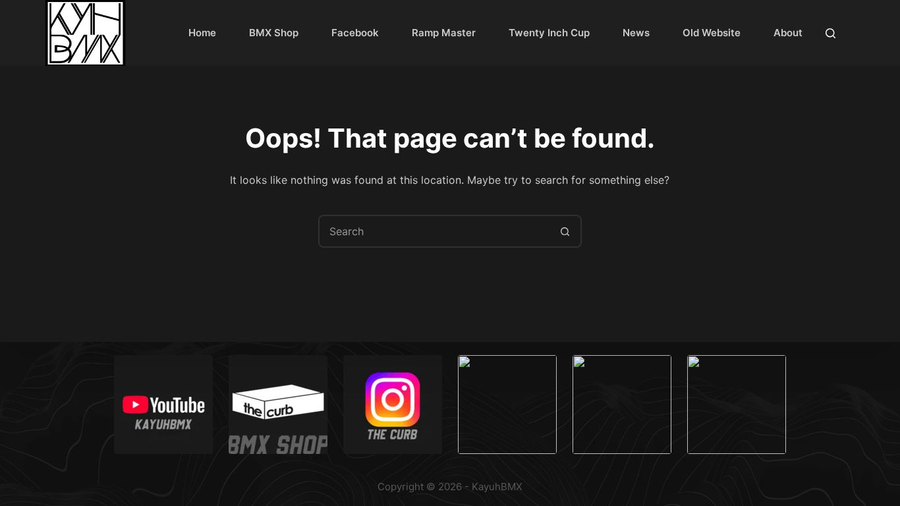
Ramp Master (444, 32)
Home (202, 32)
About (787, 32)
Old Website (712, 32)
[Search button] (565, 231)
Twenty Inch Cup (549, 32)
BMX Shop (273, 32)
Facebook (355, 32)
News (636, 32)
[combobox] (435, 231)
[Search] (830, 33)
